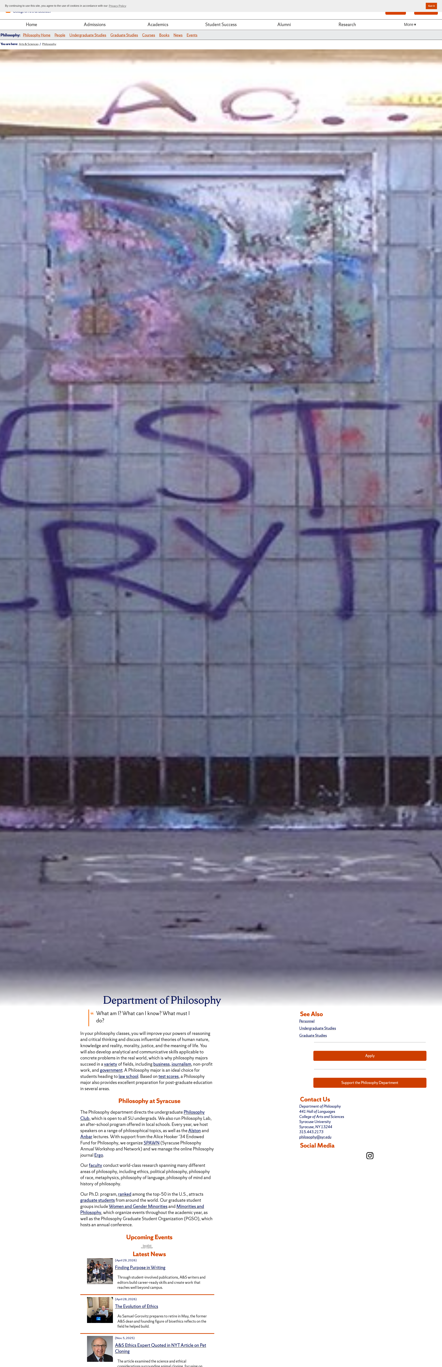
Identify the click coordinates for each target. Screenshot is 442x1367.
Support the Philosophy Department (369, 1082)
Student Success (221, 24)
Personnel (307, 1021)
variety (110, 1064)
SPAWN (152, 1143)
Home (31, 24)
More (408, 24)
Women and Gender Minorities (138, 1206)
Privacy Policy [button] (117, 5)
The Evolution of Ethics (136, 1306)
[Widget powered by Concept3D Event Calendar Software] (147, 1246)
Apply (370, 1055)
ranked (124, 1194)
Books (164, 35)
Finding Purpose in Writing (140, 1267)
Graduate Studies (124, 35)
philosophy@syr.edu (315, 1137)
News (178, 35)
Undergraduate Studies (87, 35)
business (161, 1064)
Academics (157, 24)
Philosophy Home (36, 35)
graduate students (97, 1200)
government (111, 1070)
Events (192, 35)
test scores (168, 1076)
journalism (181, 1064)
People (60, 35)
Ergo (98, 1155)
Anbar (86, 1137)
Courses (148, 35)
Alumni (284, 24)
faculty (95, 1165)
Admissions (95, 24)
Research (347, 24)
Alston (194, 1131)
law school (128, 1076)
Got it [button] (431, 5)
